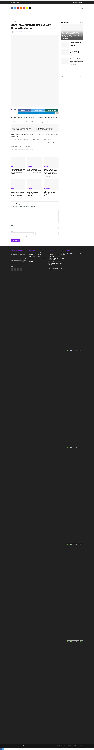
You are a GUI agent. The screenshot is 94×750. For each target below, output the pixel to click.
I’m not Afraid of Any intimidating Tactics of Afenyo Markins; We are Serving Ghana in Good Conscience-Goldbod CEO (51, 172)
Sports (54, 14)
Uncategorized (41, 258)
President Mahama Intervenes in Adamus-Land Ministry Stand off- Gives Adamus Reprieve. (56, 258)
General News (38, 14)
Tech (59, 14)
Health (73, 14)
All (78, 22)
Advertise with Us (14, 2)
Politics (25, 14)
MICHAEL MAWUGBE (18, 31)
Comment (13, 209)
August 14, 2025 (73, 64)
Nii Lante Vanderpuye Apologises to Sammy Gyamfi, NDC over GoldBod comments (34, 171)
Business (30, 14)
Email (12, 231)
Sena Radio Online (63, 745)
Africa (63, 14)
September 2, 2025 (27, 31)
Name (12, 225)
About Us (18, 2)
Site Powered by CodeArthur (78, 745)
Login (82, 8)
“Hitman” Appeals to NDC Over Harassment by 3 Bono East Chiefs (76, 44)
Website (37, 231)
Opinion (31, 261)
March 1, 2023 (65, 38)
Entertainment (46, 14)
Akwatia (15, 149)
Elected (27, 149)
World (68, 14)
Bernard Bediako (21, 149)
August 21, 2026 (13, 175)
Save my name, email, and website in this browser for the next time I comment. (28, 237)
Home (19, 14)
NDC (32, 149)
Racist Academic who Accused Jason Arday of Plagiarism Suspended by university (55, 268)
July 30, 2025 (73, 55)
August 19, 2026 (47, 176)
